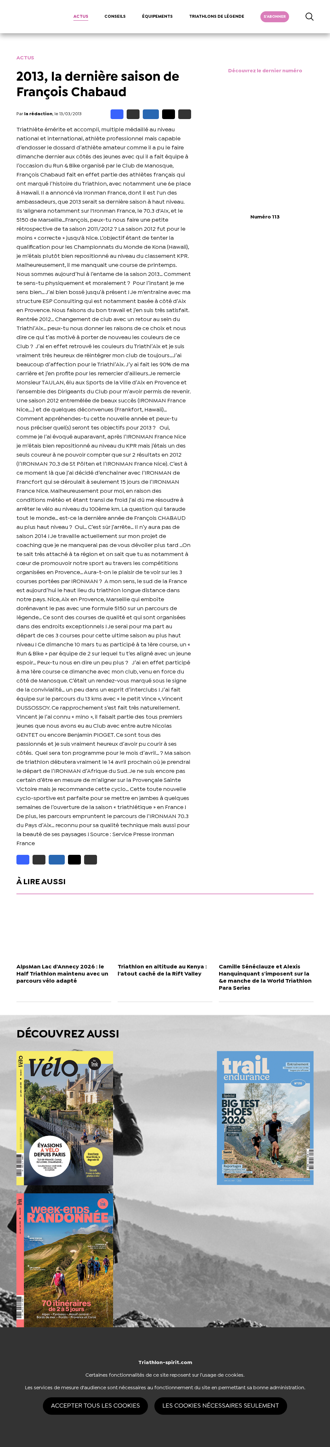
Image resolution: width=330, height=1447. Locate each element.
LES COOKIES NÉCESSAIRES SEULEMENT (220, 1406)
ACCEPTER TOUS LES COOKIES (95, 1406)
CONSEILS (115, 16)
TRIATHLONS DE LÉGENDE (216, 16)
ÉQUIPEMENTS (157, 16)
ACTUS (80, 16)
